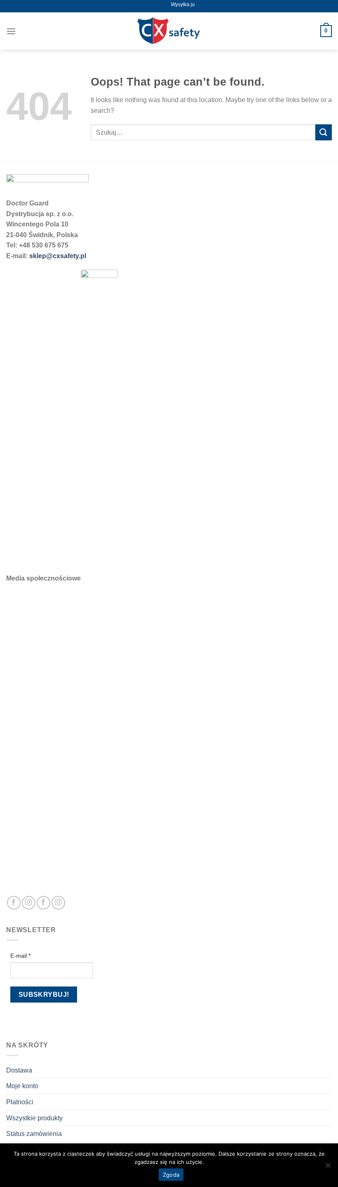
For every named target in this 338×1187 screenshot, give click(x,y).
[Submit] (323, 132)
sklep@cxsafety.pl (57, 255)
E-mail (20, 955)
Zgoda (171, 1174)
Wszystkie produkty (34, 1118)
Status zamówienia (34, 1133)
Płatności (19, 1101)
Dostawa (19, 1070)
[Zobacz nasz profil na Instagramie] (28, 902)
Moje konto (22, 1085)
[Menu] (11, 31)
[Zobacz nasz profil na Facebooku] (14, 902)
